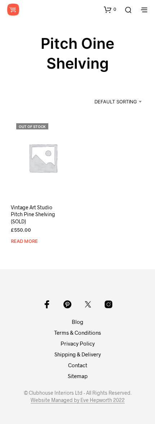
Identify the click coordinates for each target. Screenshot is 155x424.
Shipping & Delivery (77, 354)
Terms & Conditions (77, 332)
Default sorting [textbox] (115, 101)
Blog (77, 321)
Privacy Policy (78, 343)
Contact (77, 365)
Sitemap (78, 376)
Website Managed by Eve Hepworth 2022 (78, 400)
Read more (24, 241)
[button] (110, 9)
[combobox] (111, 102)
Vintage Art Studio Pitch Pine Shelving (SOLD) (33, 214)
